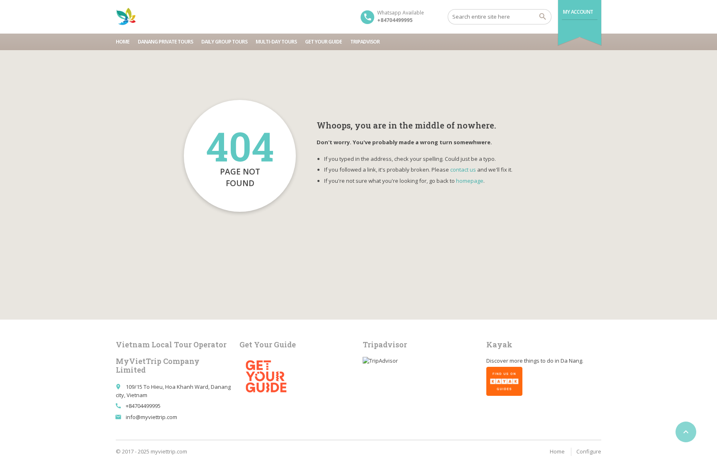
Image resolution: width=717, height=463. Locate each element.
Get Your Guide (323, 41)
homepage (469, 180)
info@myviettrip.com (151, 417)
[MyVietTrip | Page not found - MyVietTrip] (126, 16)
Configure (588, 451)
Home (122, 41)
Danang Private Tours (165, 41)
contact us (463, 169)
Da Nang (571, 360)
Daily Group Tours (224, 41)
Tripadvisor (365, 41)
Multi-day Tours (276, 41)
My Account (578, 11)
